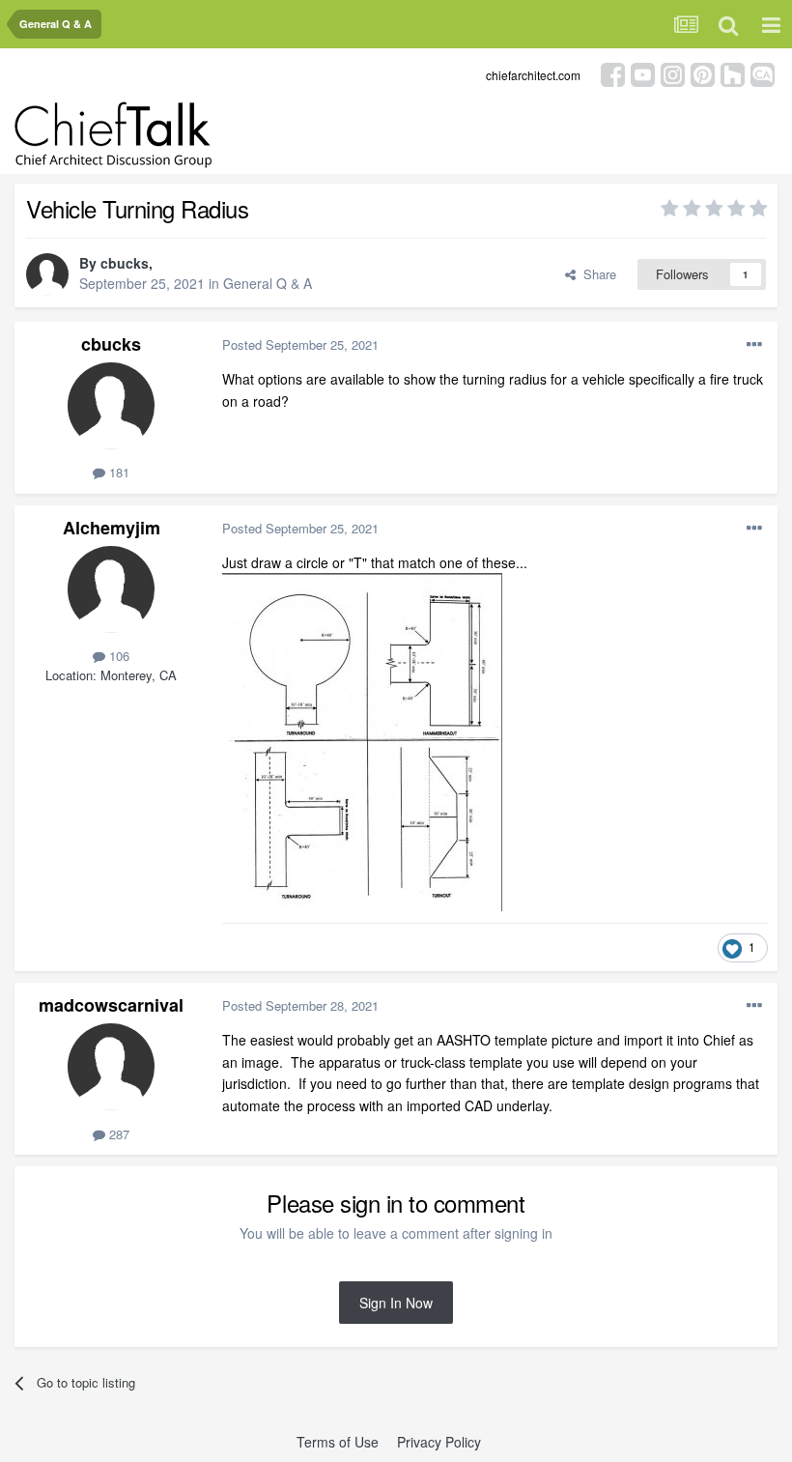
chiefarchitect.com (533, 75)
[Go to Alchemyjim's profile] (111, 589)
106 (117, 655)
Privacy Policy (439, 1441)
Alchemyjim (111, 527)
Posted (300, 344)
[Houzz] (733, 73)
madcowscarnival (111, 1005)
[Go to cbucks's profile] (47, 274)
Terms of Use (338, 1441)
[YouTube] (643, 73)
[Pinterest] (703, 73)
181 (117, 472)
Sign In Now (396, 1302)
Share (596, 274)
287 (117, 1134)
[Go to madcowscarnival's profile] (111, 1066)
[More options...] (754, 345)
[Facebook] (613, 73)
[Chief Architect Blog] (762, 73)
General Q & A (267, 283)
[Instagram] (673, 73)
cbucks (124, 262)
